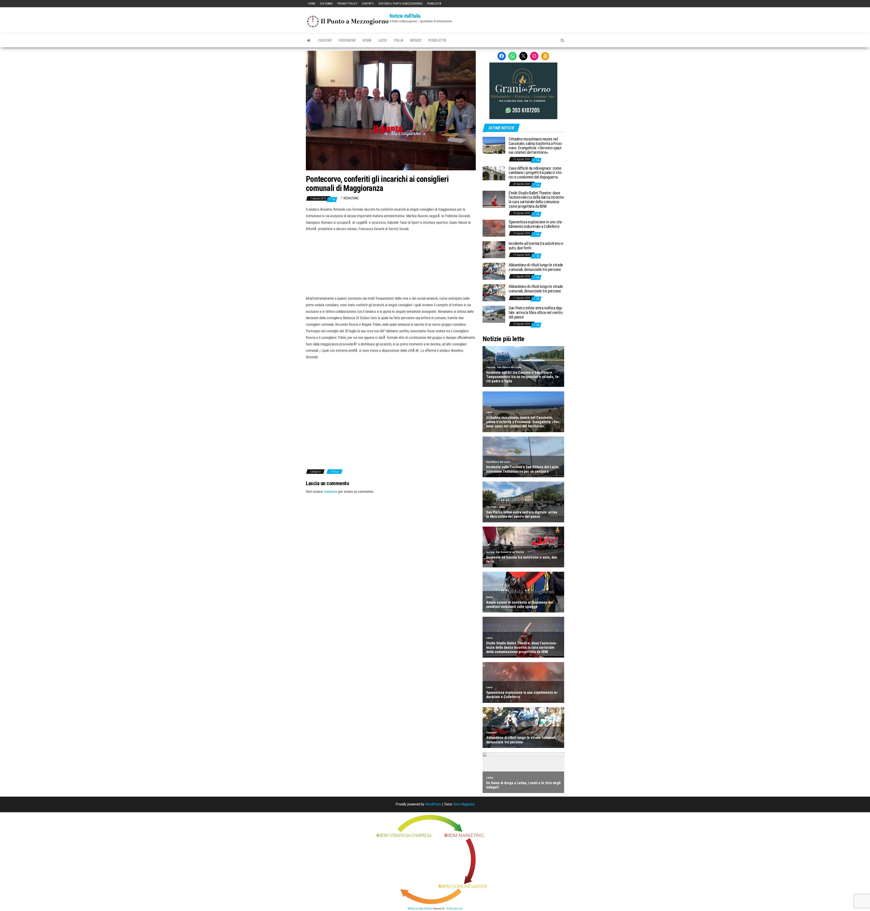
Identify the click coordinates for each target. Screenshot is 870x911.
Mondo (415, 40)
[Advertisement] (391, 263)
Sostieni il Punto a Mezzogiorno (400, 3)
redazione (351, 198)
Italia (398, 40)
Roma (366, 40)
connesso (330, 491)
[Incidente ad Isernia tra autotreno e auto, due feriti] (494, 249)
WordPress (433, 804)
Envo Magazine (464, 804)
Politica (334, 471)
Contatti (368, 3)
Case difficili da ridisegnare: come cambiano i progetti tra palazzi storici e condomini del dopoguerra (535, 173)
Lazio (382, 40)
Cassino (325, 40)
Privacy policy (347, 3)
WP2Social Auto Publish (420, 908)
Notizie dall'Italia (405, 16)
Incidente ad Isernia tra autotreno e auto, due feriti (536, 245)
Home (311, 3)
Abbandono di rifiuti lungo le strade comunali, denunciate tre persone (536, 267)
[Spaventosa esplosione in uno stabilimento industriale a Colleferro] (494, 228)
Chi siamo (326, 3)
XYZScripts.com (454, 908)
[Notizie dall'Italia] (308, 40)
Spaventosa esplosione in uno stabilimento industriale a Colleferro (536, 224)
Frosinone (347, 40)
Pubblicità (434, 3)
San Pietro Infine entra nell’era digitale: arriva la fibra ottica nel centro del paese (536, 312)
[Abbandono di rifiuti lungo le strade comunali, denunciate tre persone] (494, 271)
